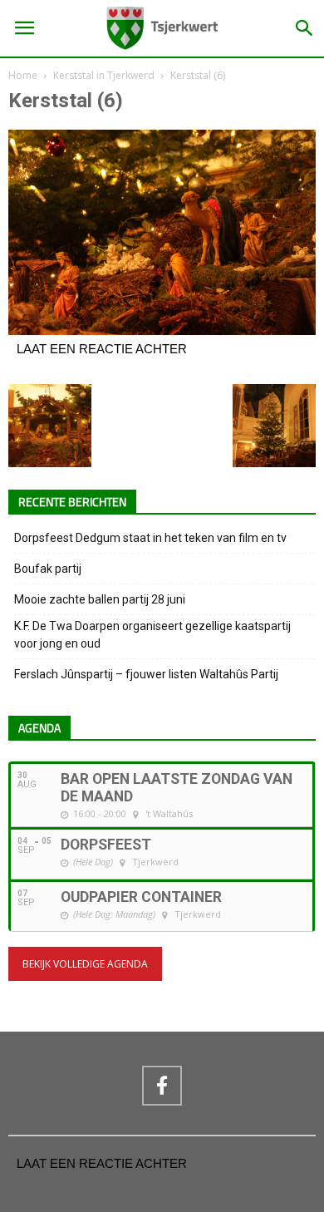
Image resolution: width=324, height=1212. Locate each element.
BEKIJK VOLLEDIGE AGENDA (85, 964)
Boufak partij (47, 568)
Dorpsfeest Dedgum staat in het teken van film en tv (150, 537)
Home (22, 75)
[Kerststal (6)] (162, 330)
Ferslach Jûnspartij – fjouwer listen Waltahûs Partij (146, 674)
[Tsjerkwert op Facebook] (162, 1085)
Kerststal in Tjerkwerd (104, 75)
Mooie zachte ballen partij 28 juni (99, 599)
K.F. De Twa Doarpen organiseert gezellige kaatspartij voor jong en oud (152, 634)
